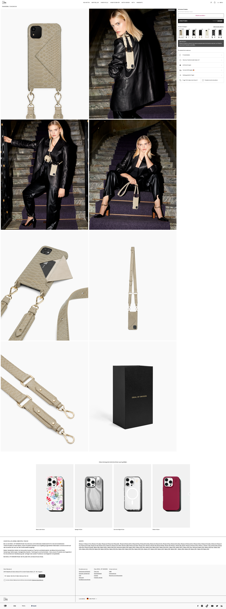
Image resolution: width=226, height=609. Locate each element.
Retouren (81, 577)
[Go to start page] (4, 2)
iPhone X (173, 545)
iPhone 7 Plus (207, 545)
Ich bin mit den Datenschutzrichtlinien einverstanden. (24, 580)
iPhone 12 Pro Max (116, 545)
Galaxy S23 (172, 547)
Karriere (96, 575)
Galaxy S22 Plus (209, 547)
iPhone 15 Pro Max (175, 543)
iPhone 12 (108, 545)
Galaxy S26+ (103, 547)
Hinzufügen (200, 21)
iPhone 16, (122, 543)
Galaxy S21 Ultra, (113, 549)
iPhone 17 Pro (87, 543)
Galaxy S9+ (194, 549)
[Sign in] (211, 2)
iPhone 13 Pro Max (86, 545)
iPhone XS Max (160, 545)
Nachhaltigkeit (98, 573)
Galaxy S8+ (206, 549)
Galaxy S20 (121, 549)
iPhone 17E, (110, 543)
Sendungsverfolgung (84, 571)
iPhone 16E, (116, 543)
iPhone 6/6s (214, 545)
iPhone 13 (213, 543)
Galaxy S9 (187, 549)
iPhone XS (153, 545)
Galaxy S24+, (155, 547)
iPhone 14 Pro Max (206, 543)
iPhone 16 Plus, (136, 543)
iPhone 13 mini (94, 545)
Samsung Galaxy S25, (123, 547)
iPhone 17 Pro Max (96, 543)
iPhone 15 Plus (166, 543)
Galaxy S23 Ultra (187, 547)
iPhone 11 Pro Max (133, 545)
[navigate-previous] (189, 494)
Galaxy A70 (147, 549)
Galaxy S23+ (179, 547)
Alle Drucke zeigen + (218, 26)
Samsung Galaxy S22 (198, 547)
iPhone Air (104, 543)
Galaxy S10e (181, 549)
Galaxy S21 (97, 549)
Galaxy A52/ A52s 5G (88, 549)
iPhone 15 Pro (158, 543)
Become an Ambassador (115, 575)
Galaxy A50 (154, 549)
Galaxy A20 (161, 549)
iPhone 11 (148, 545)
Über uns (96, 571)
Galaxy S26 (97, 547)
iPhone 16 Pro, (128, 543)
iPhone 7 (201, 545)
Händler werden (98, 577)
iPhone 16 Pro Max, (145, 543)
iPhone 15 (152, 543)
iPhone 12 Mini (125, 545)
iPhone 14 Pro (189, 543)
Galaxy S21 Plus (105, 549)
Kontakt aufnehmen (84, 573)
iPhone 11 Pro (142, 545)
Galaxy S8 (200, 549)
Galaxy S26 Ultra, (112, 547)
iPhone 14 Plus (197, 543)
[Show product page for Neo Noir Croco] (200, 33)
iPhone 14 (183, 543)
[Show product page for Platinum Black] (187, 33)
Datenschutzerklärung (37, 580)
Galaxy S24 (149, 547)
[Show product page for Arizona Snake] (181, 33)
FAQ (80, 575)
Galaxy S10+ (174, 549)
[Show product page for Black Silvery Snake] (213, 33)
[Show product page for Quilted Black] (220, 33)
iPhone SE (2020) (180, 545)
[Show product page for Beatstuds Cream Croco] (207, 33)
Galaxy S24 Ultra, (164, 547)
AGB (110, 571)
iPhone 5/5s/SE (89, 547)
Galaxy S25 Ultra (140, 547)
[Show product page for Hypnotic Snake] (194, 33)
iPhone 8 (188, 545)
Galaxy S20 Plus (129, 549)
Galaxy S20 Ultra (138, 549)
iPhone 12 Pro (102, 545)
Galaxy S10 (167, 549)
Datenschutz (112, 573)
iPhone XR (167, 545)
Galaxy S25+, (132, 547)
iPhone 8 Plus (194, 545)
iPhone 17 (81, 543)
